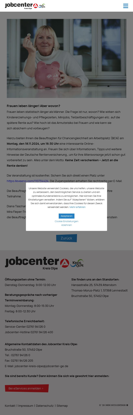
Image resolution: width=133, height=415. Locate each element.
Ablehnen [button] (66, 225)
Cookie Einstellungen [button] (66, 221)
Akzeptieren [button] (67, 216)
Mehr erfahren (77, 207)
